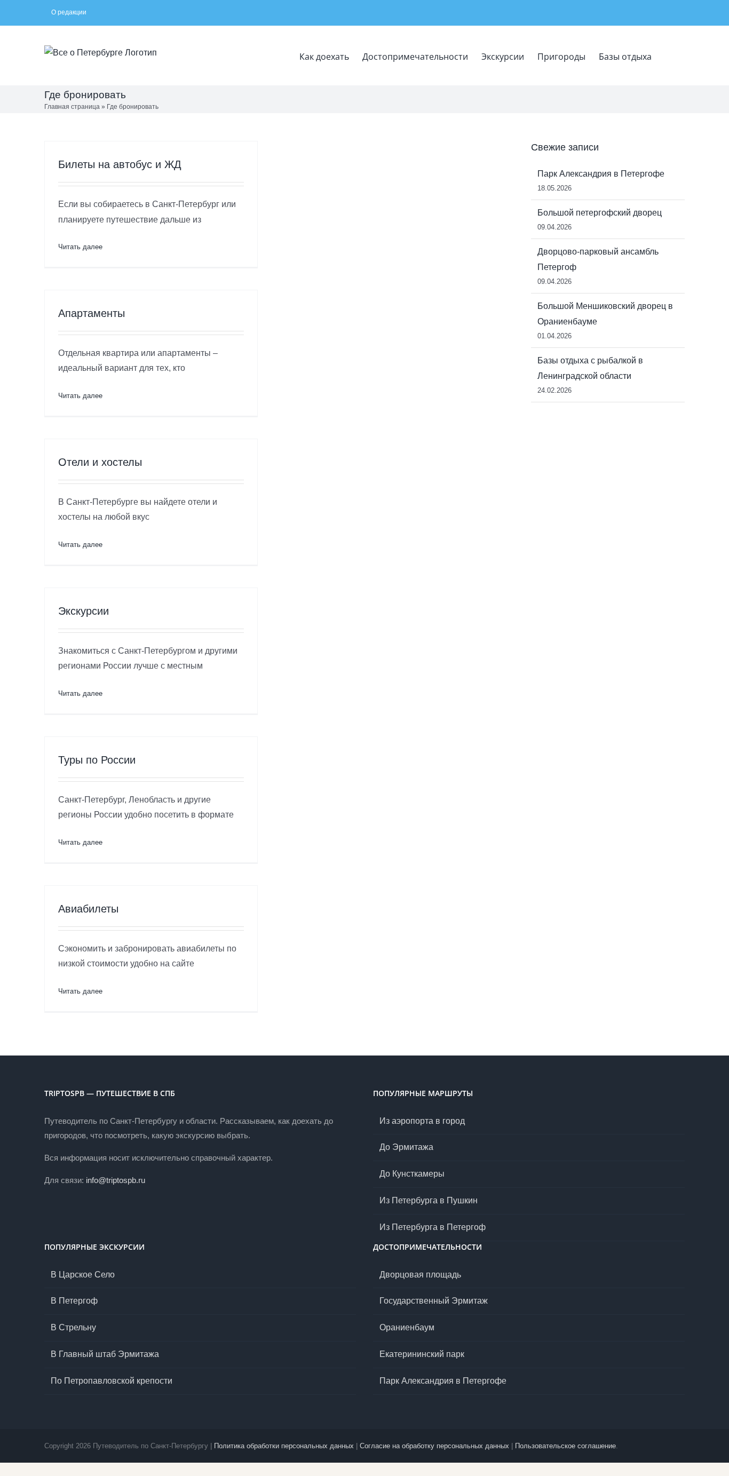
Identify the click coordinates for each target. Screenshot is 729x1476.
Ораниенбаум (406, 1327)
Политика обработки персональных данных (284, 1446)
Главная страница (72, 106)
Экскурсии (83, 611)
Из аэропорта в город (422, 1120)
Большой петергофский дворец (599, 212)
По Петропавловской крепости (111, 1380)
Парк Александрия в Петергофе (600, 173)
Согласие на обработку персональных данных (434, 1446)
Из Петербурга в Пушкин (428, 1200)
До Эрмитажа (406, 1147)
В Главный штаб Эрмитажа (105, 1354)
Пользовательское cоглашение (565, 1446)
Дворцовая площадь (420, 1274)
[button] (668, 55)
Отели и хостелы (100, 462)
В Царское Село (83, 1274)
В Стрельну (73, 1327)
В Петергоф (74, 1300)
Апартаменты (91, 313)
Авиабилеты (88, 909)
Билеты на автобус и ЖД (119, 164)
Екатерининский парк (421, 1354)
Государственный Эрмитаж (433, 1300)
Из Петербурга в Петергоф (432, 1227)
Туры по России (97, 760)
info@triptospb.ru (115, 1180)
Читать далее (80, 247)
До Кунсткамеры (412, 1173)
